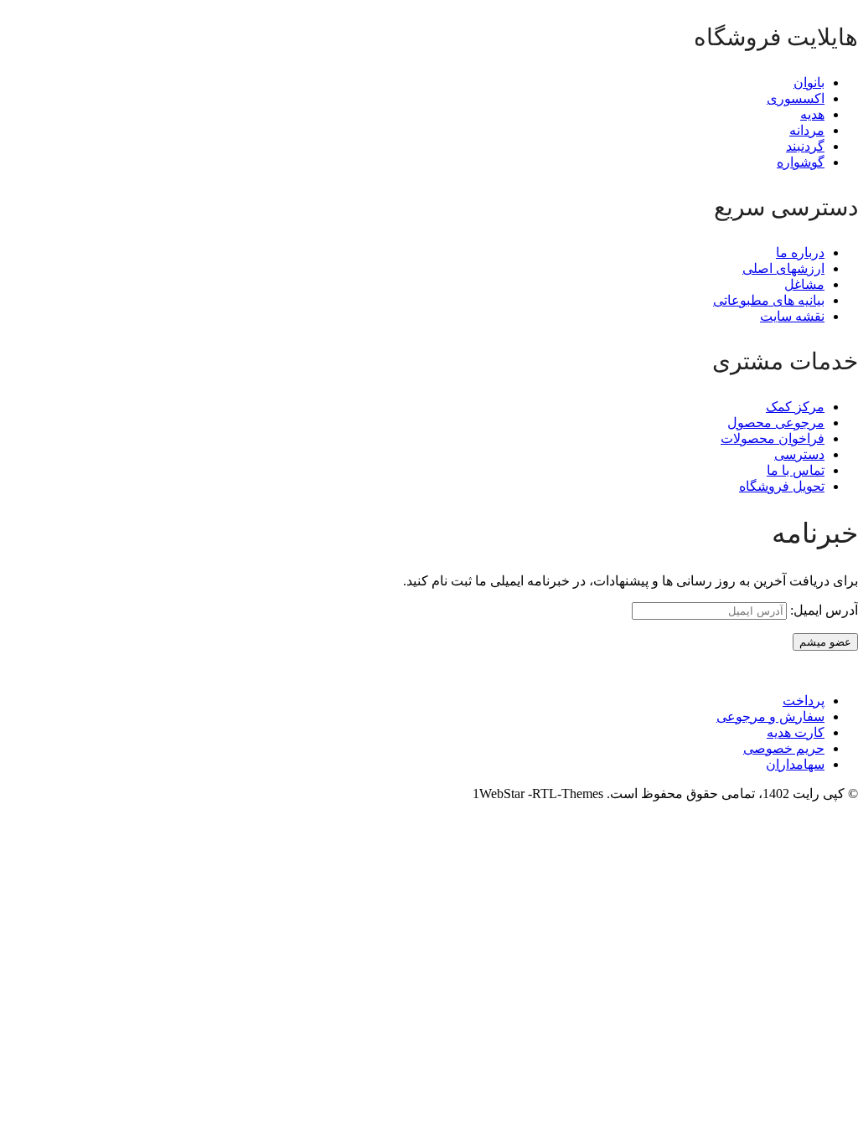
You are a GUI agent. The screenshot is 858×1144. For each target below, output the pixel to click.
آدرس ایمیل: (822, 610)
